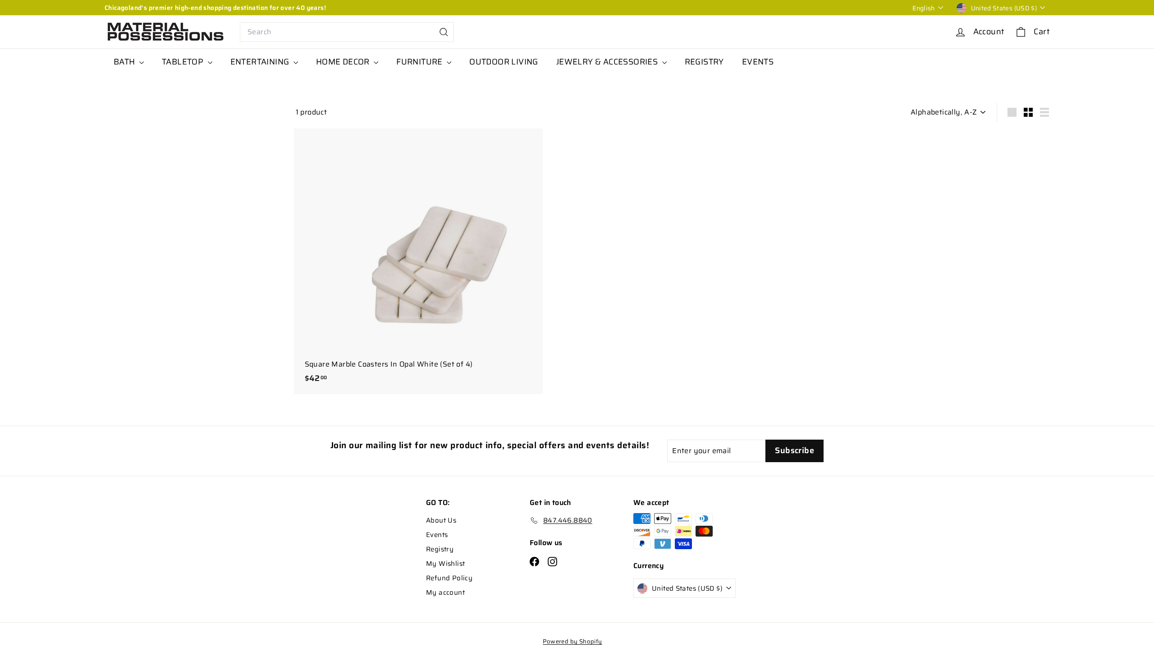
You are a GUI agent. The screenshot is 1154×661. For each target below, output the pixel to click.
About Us (441, 520)
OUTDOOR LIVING (503, 61)
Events (437, 534)
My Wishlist (445, 563)
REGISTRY (704, 61)
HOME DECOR (343, 61)
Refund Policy (449, 578)
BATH (125, 61)
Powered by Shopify (572, 641)
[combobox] (347, 32)
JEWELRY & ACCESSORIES (608, 61)
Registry (439, 549)
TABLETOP (184, 61)
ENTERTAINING (260, 61)
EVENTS (758, 61)
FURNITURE (420, 61)
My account (445, 592)
